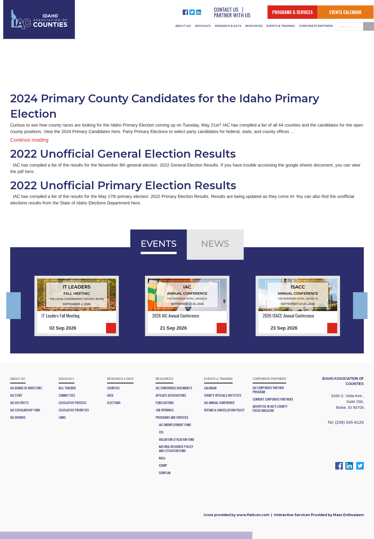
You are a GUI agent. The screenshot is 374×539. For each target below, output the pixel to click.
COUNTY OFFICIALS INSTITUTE (222, 395)
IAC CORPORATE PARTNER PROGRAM (268, 390)
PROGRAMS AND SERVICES (172, 417)
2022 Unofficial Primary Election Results (123, 185)
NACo (162, 458)
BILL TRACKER (67, 388)
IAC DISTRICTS (19, 403)
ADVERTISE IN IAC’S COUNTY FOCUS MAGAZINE (270, 408)
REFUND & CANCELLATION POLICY (224, 410)
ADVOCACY (203, 25)
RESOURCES (254, 25)
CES (161, 432)
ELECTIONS (114, 403)
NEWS (215, 243)
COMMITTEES (67, 395)
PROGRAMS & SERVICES (292, 12)
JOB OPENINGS (165, 410)
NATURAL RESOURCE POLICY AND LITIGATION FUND (176, 448)
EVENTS (159, 243)
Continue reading (29, 140)
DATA (110, 395)
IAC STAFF (16, 395)
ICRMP (163, 465)
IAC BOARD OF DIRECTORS (26, 388)
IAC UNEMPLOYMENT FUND (175, 425)
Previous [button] (13, 305)
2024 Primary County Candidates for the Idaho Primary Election (164, 106)
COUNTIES (113, 388)
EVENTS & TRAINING (280, 25)
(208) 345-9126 (349, 422)
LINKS (62, 417)
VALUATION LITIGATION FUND (176, 439)
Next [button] (360, 305)
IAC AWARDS (18, 417)
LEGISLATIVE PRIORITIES (74, 410)
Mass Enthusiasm (348, 515)
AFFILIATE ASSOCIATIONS (171, 395)
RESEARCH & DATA (228, 25)
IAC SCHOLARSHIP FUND (25, 410)
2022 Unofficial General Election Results (123, 153)
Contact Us (226, 9)
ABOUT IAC (183, 25)
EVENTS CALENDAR (345, 12)
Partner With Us (232, 15)
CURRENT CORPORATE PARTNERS (273, 399)
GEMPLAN (165, 473)
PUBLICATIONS (165, 403)
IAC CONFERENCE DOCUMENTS (174, 388)
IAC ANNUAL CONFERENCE (219, 403)
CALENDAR (210, 388)
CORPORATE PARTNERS (316, 25)
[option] (76, 306)
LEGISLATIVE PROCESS (72, 403)
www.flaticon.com (253, 515)
